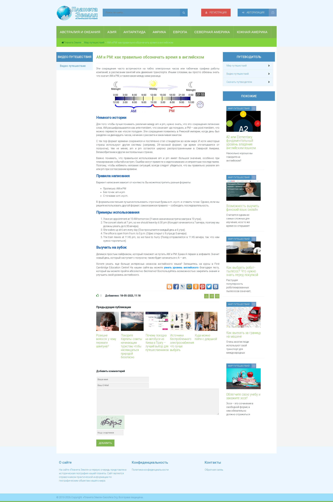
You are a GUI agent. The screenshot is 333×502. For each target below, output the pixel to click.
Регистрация (218, 12)
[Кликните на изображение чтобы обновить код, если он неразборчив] (111, 422)
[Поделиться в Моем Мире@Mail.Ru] (189, 286)
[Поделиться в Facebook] (176, 286)
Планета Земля (72, 42)
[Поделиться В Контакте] (215, 286)
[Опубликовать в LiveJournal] (182, 286)
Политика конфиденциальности (150, 469)
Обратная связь (214, 469)
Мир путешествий (94, 42)
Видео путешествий (238, 73)
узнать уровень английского (181, 267)
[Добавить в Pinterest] (202, 286)
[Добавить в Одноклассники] (196, 286)
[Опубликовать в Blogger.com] (169, 286)
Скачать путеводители (239, 82)
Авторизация (255, 12)
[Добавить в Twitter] (209, 286)
